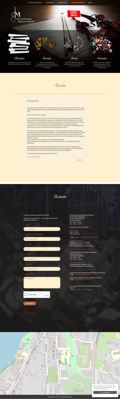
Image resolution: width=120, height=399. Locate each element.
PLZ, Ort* (28, 244)
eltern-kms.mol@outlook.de (84, 289)
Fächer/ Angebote (34, 3)
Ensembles (50, 3)
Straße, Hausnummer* (34, 234)
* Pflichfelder (31, 313)
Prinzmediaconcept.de (65, 397)
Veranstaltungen (77, 3)
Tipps (90, 3)
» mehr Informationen (34, 157)
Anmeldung (62, 3)
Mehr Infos (104, 389)
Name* (27, 224)
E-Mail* (28, 254)
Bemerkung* (30, 274)
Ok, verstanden (105, 392)
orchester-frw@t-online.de (83, 279)
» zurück (79, 160)
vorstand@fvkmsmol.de (82, 274)
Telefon (28, 264)
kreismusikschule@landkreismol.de (86, 237)
